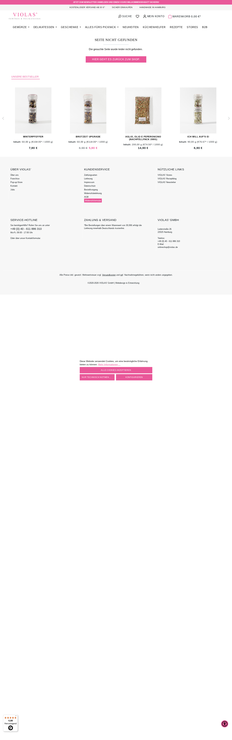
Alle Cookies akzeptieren (116, 370)
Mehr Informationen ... (109, 364)
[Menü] (16, 716)
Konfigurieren (134, 377)
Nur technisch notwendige (98, 377)
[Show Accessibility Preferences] (224, 723)
